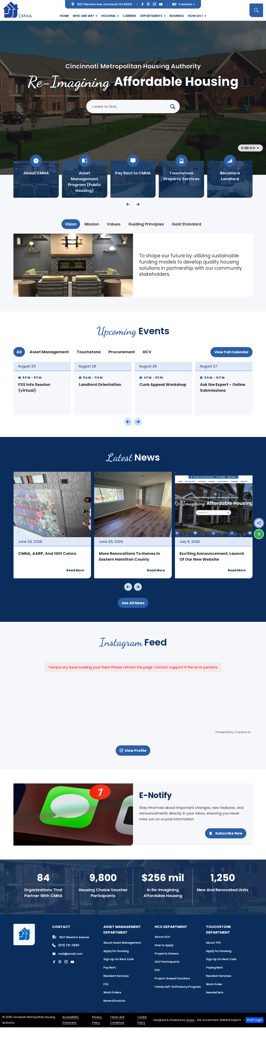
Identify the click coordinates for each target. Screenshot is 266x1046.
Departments (151, 16)
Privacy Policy (97, 1020)
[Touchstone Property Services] (133, 179)
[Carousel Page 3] (242, 148)
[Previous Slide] (128, 422)
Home (64, 16)
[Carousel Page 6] (252, 148)
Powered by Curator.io (233, 732)
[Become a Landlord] (181, 179)
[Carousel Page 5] (248, 148)
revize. (190, 1020)
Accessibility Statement (70, 1020)
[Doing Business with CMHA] (230, 179)
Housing (108, 16)
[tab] (71, 224)
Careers (129, 16)
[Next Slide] (138, 422)
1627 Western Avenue (74, 937)
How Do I (195, 16)
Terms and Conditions (117, 1020)
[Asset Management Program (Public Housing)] (36, 179)
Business (177, 16)
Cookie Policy (142, 1020)
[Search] (174, 106)
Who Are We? (83, 16)
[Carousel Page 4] (245, 148)
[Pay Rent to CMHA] (84, 179)
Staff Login (254, 1020)
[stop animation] (258, 148)
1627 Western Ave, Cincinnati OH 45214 (104, 4)
